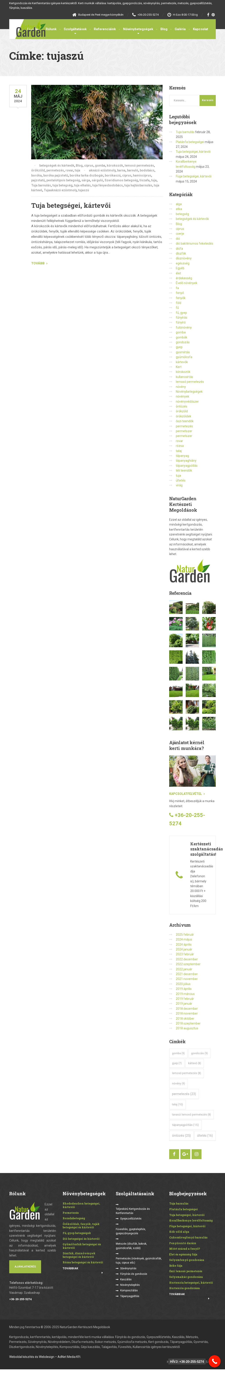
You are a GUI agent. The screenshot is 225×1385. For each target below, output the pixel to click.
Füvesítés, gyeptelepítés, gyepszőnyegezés (131, 1231)
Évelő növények (186, 283)
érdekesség (184, 278)
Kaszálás (126, 1279)
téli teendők (184, 470)
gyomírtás (183, 352)
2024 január (184, 949)
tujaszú (83, 190)
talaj (179, 451)
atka (179, 209)
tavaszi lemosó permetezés (191, 1114)
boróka (36, 175)
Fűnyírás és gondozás (133, 1273)
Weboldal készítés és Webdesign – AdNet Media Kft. (45, 1357)
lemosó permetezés (139, 165)
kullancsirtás (184, 377)
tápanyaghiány (186, 460)
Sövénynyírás (128, 1268)
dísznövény (184, 258)
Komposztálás (129, 1290)
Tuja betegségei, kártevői (71, 205)
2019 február (185, 998)
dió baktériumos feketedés (194, 243)
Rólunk (51, 29)
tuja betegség (63, 185)
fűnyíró (181, 322)
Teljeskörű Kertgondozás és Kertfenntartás (133, 1211)
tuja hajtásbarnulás (138, 185)
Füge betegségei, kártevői (193, 176)
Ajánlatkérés (25, 1266)
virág (179, 485)
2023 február (185, 954)
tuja (77, 170)
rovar (69, 170)
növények (182, 396)
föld (178, 303)
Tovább (38, 263)
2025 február (185, 934)
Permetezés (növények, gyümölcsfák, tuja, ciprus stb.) (139, 1260)
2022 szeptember (188, 964)
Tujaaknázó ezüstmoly (60, 190)
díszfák (181, 253)
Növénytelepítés (130, 1284)
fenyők (180, 298)
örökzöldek (183, 416)
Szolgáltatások (75, 29)
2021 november (187, 979)
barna (121, 170)
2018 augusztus (187, 1028)
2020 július (183, 984)
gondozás (183, 342)
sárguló (97, 180)
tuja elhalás (82, 185)
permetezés (55, 170)
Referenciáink (105, 29)
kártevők (182, 362)
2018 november (187, 1013)
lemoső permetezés (186, 1073)
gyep (179, 347)
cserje (180, 233)
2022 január (184, 969)
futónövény (184, 327)
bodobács (147, 170)
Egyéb (180, 268)
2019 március (185, 994)
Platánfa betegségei (190, 142)
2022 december (187, 959)
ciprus (88, 165)
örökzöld (38, 170)
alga (179, 204)
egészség (182, 263)
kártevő (194, 1063)
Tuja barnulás (41, 185)
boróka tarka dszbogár (86, 175)
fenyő (180, 293)
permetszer (184, 431)
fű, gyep (181, 312)
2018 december (187, 1008)
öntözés (181, 406)
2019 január (184, 1003)
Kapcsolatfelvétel (185, 794)
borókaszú (113, 175)
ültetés (180, 480)
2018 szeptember (188, 1023)
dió (178, 238)
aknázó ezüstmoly (102, 170)
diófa (179, 248)
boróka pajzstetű (55, 175)
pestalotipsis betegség (63, 180)
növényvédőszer (187, 401)
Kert (178, 367)
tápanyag (182, 455)
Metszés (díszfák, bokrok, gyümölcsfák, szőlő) (131, 1245)
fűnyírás (181, 317)
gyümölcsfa (184, 357)
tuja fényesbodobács (107, 185)
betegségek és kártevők (56, 165)
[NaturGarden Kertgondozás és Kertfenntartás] (27, 28)
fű (177, 307)
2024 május (184, 939)
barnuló (132, 170)
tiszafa (145, 180)
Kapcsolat (200, 29)
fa (177, 288)
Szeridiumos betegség (121, 180)
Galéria (180, 29)
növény (181, 387)
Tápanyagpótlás (129, 1296)
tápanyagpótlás (187, 465)
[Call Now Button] (215, 1361)
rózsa (180, 446)
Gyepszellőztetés (131, 1218)
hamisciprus (142, 175)
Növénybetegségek (138, 29)
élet (178, 273)
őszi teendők (185, 421)
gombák (181, 337)
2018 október (185, 1018)
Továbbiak (70, 1268)
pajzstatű (38, 180)
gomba (100, 165)
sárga (86, 180)
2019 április (184, 989)
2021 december (187, 974)
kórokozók (115, 165)
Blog (163, 29)
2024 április (184, 944)
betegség (182, 214)
